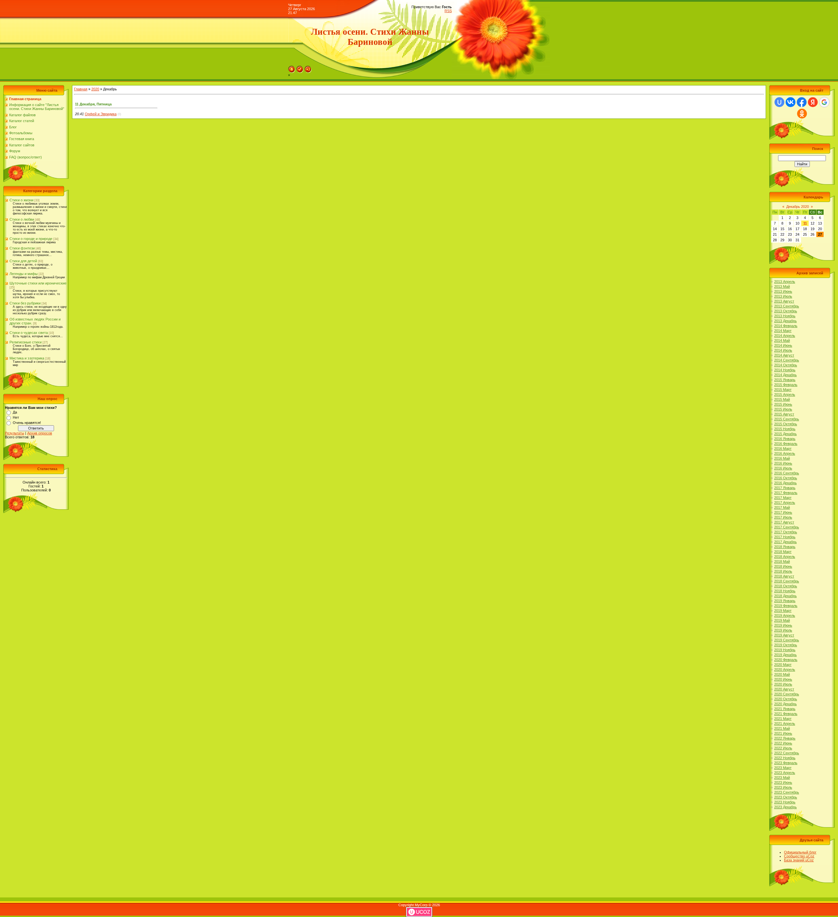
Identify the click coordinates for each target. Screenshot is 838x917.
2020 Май (782, 674)
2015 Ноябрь (784, 429)
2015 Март (783, 390)
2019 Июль (783, 630)
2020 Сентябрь (786, 694)
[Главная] (291, 68)
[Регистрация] (299, 68)
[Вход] (308, 68)
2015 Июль (783, 409)
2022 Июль (783, 748)
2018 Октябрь (785, 586)
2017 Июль (783, 517)
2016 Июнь (783, 463)
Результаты (14, 433)
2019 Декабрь (785, 655)
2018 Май (782, 561)
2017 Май (782, 507)
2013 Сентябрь (786, 306)
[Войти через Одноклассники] (802, 114)
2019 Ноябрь (784, 650)
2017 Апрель (784, 502)
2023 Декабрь (785, 807)
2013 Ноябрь (784, 316)
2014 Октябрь (785, 365)
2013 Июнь (783, 291)
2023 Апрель (784, 773)
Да (15, 412)
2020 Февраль (785, 660)
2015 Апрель (784, 394)
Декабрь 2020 (797, 207)
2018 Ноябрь (784, 591)
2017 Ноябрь (784, 537)
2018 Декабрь (785, 596)
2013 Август (784, 301)
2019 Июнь (783, 625)
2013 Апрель (784, 282)
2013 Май (782, 286)
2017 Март (783, 498)
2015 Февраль (785, 385)
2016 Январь (784, 439)
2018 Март (783, 552)
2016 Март (783, 448)
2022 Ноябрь (784, 758)
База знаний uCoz (799, 860)
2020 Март (783, 665)
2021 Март (783, 719)
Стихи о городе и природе (30, 239)
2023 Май (782, 777)
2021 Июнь (783, 733)
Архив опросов (39, 433)
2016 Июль (783, 468)
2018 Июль (783, 571)
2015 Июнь (783, 404)
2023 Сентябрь (786, 792)
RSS (448, 11)
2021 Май (782, 728)
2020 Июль (783, 684)
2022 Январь (784, 738)
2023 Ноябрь (784, 802)
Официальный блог (800, 852)
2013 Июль (783, 296)
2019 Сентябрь (786, 640)
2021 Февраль (785, 714)
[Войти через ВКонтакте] (790, 102)
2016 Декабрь (785, 483)
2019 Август (784, 635)
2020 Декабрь (785, 704)
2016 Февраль (785, 444)
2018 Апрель (784, 557)
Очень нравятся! (27, 423)
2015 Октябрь (785, 424)
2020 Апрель (784, 669)
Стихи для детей (23, 261)
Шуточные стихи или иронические (37, 283)
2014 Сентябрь (786, 360)
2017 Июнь (783, 512)
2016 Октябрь (785, 478)
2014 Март (783, 331)
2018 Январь (784, 547)
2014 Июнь (783, 345)
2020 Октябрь (785, 699)
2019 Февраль (785, 606)
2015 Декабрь (785, 434)
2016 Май (782, 458)
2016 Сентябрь (786, 473)
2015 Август (784, 414)
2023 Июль (783, 787)
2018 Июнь (783, 566)
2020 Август (784, 689)
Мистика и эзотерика (26, 358)
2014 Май (782, 340)
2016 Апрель (784, 453)
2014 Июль (783, 350)
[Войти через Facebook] (802, 102)
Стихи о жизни (21, 200)
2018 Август (784, 576)
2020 (95, 89)
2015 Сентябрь (786, 419)
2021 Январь (784, 709)
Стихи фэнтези (22, 248)
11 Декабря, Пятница (93, 104)
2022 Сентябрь (786, 753)
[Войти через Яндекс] (813, 102)
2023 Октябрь (785, 797)
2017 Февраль (785, 493)
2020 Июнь (783, 679)
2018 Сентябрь (786, 581)
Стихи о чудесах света (28, 333)
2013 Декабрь (785, 321)
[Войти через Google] (824, 102)
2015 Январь (784, 380)
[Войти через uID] (779, 102)
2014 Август (784, 355)
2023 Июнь (783, 782)
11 (805, 223)
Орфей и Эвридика (101, 114)
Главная (80, 89)
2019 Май (782, 620)
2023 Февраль (785, 763)
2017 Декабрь (785, 542)
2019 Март (783, 611)
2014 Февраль (785, 326)
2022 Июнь (783, 743)
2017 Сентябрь (786, 527)
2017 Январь (784, 488)
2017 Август (784, 522)
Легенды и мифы (23, 274)
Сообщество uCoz (799, 856)
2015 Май (782, 399)
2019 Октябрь (785, 645)
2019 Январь (784, 601)
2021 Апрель (784, 723)
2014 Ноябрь (784, 370)
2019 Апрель (784, 615)
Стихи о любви (21, 219)
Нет (16, 417)
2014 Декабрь (785, 375)
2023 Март (783, 768)
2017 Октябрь (785, 532)
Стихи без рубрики (25, 303)
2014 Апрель (784, 336)
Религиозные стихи (25, 342)
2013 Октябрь (785, 311)
